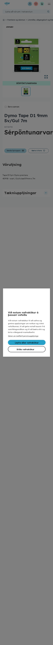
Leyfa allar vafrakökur (27, 342)
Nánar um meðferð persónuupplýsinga (23, 336)
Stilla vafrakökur (25, 349)
